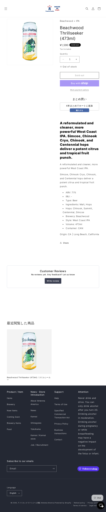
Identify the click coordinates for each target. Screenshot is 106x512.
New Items (12, 410)
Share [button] (66, 243)
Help (56, 398)
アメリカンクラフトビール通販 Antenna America (36, 503)
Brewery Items (14, 423)
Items (9, 398)
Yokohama (36, 429)
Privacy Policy (61, 424)
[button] (6, 9)
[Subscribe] (53, 468)
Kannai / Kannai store (38, 437)
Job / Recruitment (39, 445)
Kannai (34, 416)
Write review (53, 281)
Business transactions (60, 432)
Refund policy (79, 503)
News (33, 410)
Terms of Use (60, 404)
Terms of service (80, 505)
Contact (58, 439)
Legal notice (94, 505)
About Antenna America (38, 402)
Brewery (11, 404)
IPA (78, 21)
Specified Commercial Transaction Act (62, 414)
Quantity (64, 54)
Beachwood (66, 21)
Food (9, 429)
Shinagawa (36, 423)
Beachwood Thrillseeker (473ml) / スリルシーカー (28, 378)
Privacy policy (93, 503)
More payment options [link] (79, 90)
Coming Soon (13, 417)
